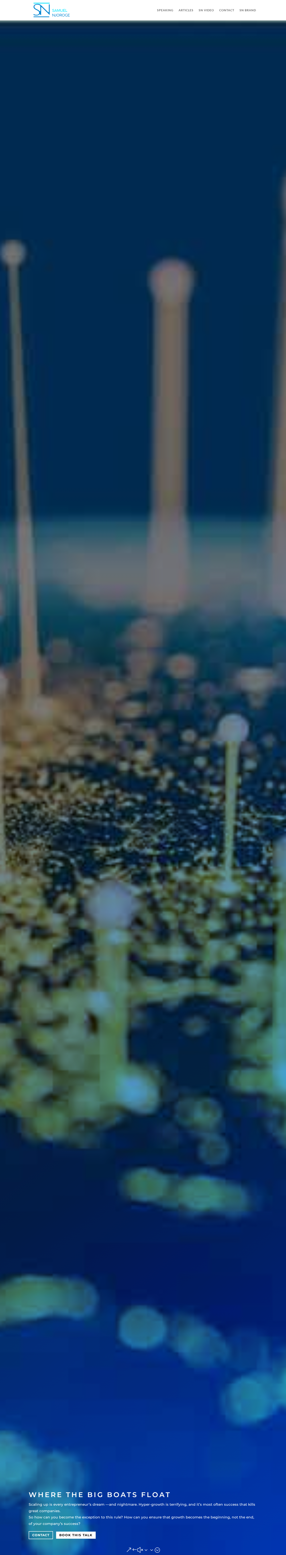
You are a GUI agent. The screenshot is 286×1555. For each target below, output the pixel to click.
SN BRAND (248, 10)
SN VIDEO (206, 10)
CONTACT (226, 10)
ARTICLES (186, 10)
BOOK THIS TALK (76, 1535)
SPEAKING (165, 10)
